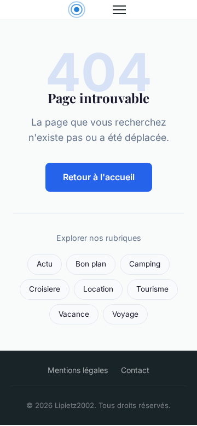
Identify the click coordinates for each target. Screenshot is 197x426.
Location (98, 289)
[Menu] (119, 10)
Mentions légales (78, 370)
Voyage (125, 314)
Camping (144, 263)
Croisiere (44, 289)
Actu (45, 263)
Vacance (74, 314)
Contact (135, 370)
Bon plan (91, 263)
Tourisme (152, 289)
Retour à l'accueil (99, 176)
